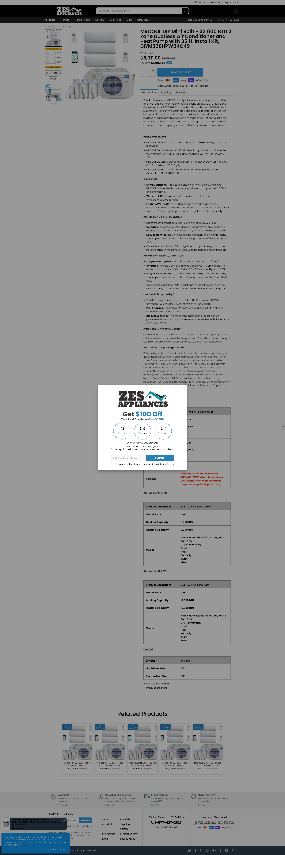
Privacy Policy (166, 464)
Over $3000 (156, 419)
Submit (159, 458)
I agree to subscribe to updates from (144, 464)
